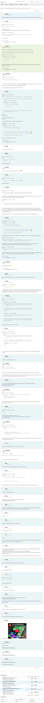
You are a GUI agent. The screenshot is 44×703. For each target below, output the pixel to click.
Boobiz (6, 559)
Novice (2, 4)
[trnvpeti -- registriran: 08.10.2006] (3, 21)
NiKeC (6, 594)
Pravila (2, 699)
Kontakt (16, 701)
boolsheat (7, 46)
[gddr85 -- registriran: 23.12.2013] (3, 146)
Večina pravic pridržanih (19, 699)
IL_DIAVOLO (7, 73)
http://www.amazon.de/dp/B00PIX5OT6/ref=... (9, 598)
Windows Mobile (11, 679)
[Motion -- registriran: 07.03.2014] (3, 329)
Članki (16, 4)
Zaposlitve (21, 4)
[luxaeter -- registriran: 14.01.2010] (3, 274)
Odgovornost (32, 699)
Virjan (6, 504)
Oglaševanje (3, 701)
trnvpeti (6, 21)
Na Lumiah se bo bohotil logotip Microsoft (10, 688)
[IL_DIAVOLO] (3, 74)
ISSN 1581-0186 (32, 701)
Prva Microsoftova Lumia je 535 (9, 677)
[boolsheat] (3, 47)
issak (35, 688)
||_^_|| (6, 443)
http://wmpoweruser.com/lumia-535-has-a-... (9, 647)
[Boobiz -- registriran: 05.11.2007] (3, 560)
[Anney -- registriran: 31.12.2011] (3, 464)
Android (9, 686)
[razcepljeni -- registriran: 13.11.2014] (3, 187)
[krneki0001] (3, 364)
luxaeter (6, 273)
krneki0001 (7, 363)
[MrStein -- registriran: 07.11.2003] (3, 154)
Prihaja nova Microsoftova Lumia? (9, 681)
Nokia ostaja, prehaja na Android (9, 684)
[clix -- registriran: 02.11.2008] (3, 535)
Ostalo (26, 4)
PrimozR (6, 14)
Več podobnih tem (3, 696)
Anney (6, 463)
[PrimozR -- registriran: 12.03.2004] (3, 14)
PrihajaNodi (36, 691)
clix (5, 534)
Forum (6, 4)
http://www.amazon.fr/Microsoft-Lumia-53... (8, 500)
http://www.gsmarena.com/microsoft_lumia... (9, 662)
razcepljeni (7, 187)
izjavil (12, 24)
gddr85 (3, 24)
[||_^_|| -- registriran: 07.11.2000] (3, 443)
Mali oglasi (11, 4)
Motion (6, 328)
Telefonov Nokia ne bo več (8, 691)
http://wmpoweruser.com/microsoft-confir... (8, 654)
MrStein (6, 153)
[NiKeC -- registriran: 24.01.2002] (3, 594)
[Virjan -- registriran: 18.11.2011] (3, 505)
